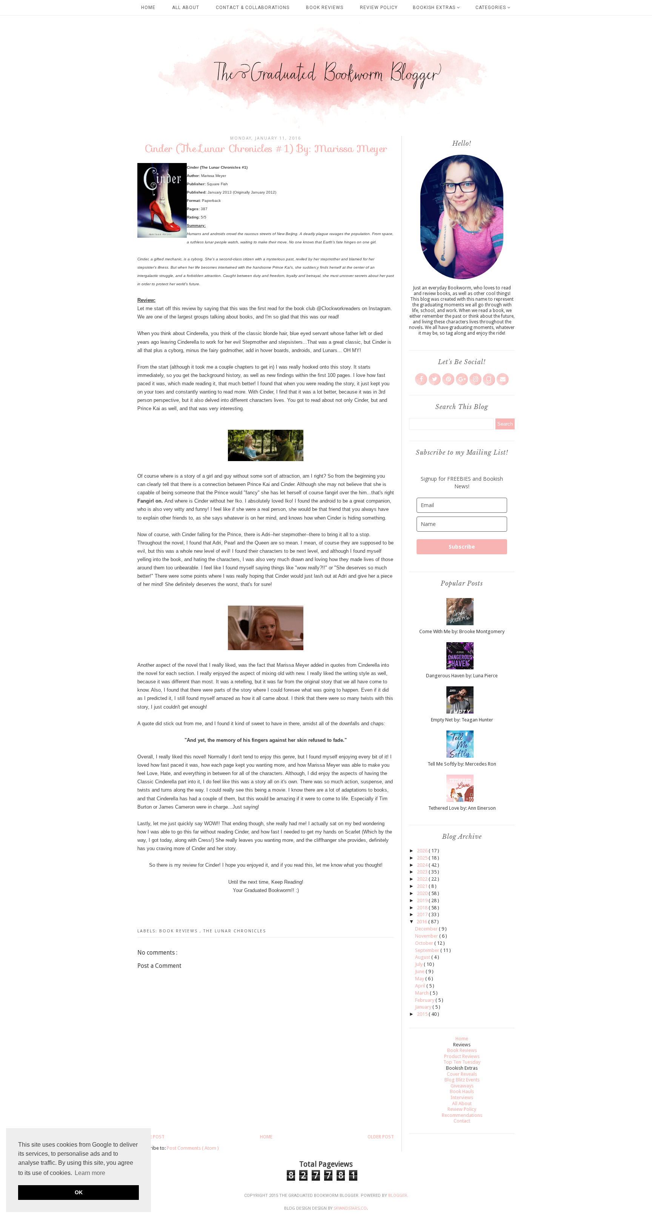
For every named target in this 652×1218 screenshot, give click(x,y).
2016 (422, 921)
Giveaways (462, 1086)
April (420, 986)
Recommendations (462, 1115)
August (423, 957)
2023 (423, 872)
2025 (423, 858)
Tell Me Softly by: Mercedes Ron (461, 764)
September (427, 950)
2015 (423, 1014)
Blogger (397, 1195)
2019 (423, 900)
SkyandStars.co (350, 1208)
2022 (423, 879)
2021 (423, 886)
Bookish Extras (435, 7)
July (419, 964)
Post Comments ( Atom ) (193, 1148)
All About (185, 7)
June (420, 971)
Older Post (381, 1137)
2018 (423, 907)
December (427, 929)
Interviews (462, 1097)
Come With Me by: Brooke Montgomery (461, 631)
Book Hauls (462, 1091)
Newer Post (151, 1137)
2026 (423, 851)
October (424, 943)
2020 (423, 893)
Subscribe (462, 546)
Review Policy (379, 7)
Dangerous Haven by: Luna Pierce (462, 675)
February (425, 1000)
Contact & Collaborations (252, 7)
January (423, 1007)
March (422, 993)
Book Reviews (324, 7)
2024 (423, 865)
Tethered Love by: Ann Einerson (462, 808)
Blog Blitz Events (462, 1080)
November (427, 936)
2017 (423, 914)
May (420, 978)
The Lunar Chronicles (234, 931)
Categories (491, 7)
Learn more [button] (90, 1173)
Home (148, 7)
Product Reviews (462, 1056)
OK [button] (79, 1192)
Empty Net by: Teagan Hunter (462, 720)
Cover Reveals (462, 1074)
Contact (462, 1121)
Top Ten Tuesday (461, 1062)
